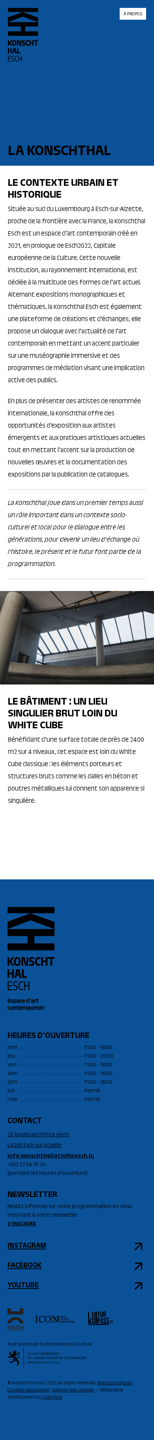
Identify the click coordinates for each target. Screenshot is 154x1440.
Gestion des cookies (73, 1390)
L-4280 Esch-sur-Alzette (35, 1146)
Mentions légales (114, 1383)
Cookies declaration (28, 1390)
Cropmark (51, 1397)
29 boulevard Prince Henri (38, 1135)
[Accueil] (23, 41)
